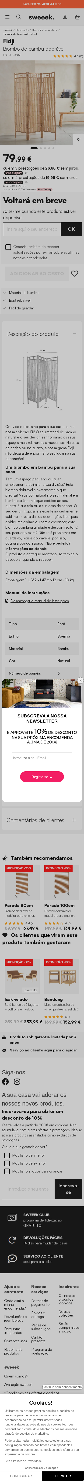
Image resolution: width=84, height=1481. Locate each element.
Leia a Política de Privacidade (23, 1461)
